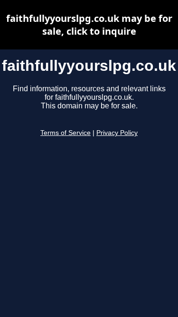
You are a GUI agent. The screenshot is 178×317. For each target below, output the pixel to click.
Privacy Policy (117, 132)
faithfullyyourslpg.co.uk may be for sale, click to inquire (89, 25)
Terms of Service (65, 132)
